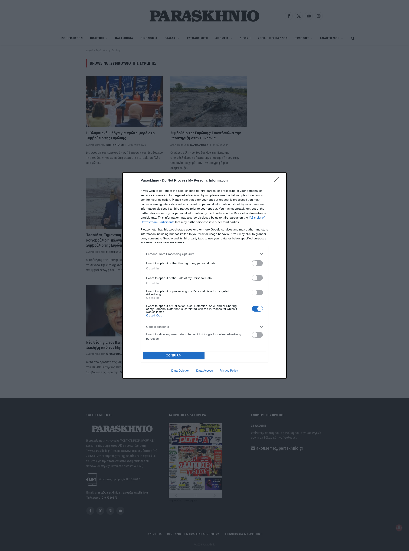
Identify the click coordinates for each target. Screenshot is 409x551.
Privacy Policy (228, 370)
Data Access (204, 370)
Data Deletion (180, 370)
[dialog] (204, 275)
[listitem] (204, 254)
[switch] (257, 263)
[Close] (278, 181)
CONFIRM (174, 355)
